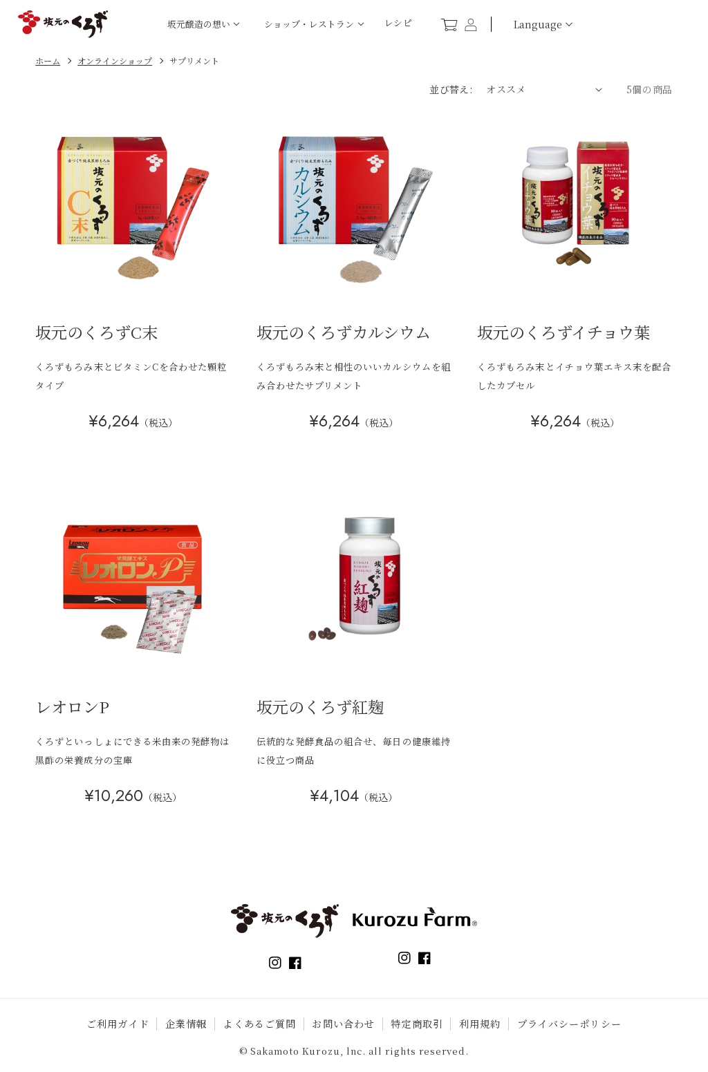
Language (538, 24)
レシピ (398, 23)
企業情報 (186, 1024)
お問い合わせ (343, 1024)
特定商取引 (417, 1024)
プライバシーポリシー (569, 1024)
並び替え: (450, 89)
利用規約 (480, 1024)
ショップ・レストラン (309, 23)
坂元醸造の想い (198, 23)
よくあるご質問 (259, 1024)
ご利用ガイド (117, 1024)
